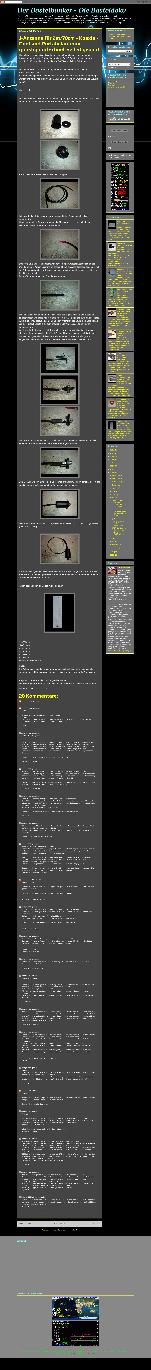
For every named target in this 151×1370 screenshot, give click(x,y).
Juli (113, 491)
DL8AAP (24, 769)
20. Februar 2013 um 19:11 (34, 704)
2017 (112, 456)
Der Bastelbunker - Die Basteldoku (71, 10)
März (114, 541)
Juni (114, 495)
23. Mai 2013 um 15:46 (32, 839)
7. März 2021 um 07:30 (32, 1209)
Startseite (59, 1224)
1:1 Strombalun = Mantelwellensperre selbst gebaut (124, 401)
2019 (112, 450)
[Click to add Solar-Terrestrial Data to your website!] (120, 210)
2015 (112, 463)
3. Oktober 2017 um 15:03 (33, 1107)
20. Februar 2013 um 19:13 (34, 729)
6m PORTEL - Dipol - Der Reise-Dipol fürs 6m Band (124, 271)
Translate (125, 67)
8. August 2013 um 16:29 (33, 902)
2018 (112, 453)
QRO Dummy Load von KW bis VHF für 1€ (124, 291)
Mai (113, 498)
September (116, 485)
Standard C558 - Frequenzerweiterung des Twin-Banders (124, 312)
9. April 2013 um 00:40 (32, 819)
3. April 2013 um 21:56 (32, 792)
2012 (112, 472)
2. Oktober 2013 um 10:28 (33, 932)
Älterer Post (93, 1224)
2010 (112, 555)
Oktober (115, 482)
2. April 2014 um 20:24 (32, 971)
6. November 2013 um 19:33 (34, 955)
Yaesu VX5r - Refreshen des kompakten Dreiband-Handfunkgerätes (123, 357)
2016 (112, 460)
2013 (112, 469)
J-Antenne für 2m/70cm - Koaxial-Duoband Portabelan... (119, 503)
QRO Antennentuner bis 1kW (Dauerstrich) (118, 522)
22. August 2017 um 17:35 (33, 1086)
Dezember (116, 475)
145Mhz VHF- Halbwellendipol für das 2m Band (124, 423)
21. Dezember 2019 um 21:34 (34, 1193)
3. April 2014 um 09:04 (32, 1005)
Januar (115, 548)
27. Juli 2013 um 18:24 (32, 875)
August (115, 488)
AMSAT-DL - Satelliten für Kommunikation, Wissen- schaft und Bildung (119, 37)
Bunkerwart (26, 880)
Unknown (24, 701)
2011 (112, 552)
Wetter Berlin (112, 81)
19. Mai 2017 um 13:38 (32, 1063)
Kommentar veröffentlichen (34, 1214)
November (116, 478)
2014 (112, 466)
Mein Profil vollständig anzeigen (119, 651)
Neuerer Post (25, 1224)
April (114, 538)
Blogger (91, 1353)
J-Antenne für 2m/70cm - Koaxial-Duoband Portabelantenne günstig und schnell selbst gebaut (120, 248)
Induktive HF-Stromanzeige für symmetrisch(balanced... (119, 513)
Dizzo (73, 1353)
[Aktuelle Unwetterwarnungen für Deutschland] (118, 89)
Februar (115, 544)
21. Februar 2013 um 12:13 (34, 764)
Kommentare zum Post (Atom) (64, 1230)
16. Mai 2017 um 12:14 (32, 1028)
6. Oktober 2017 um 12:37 (33, 1134)
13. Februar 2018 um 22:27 (34, 1168)
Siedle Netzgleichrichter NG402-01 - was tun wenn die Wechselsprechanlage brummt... (119, 380)
